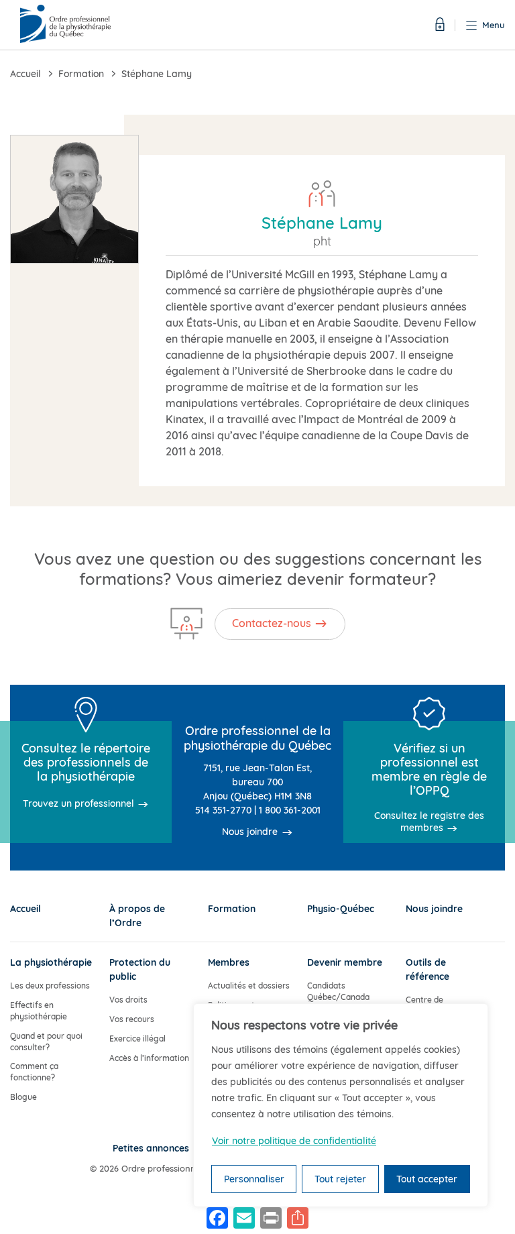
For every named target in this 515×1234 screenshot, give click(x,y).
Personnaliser (254, 1179)
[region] (340, 1105)
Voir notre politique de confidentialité (294, 1141)
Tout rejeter (340, 1179)
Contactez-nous (271, 623)
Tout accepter (426, 1179)
